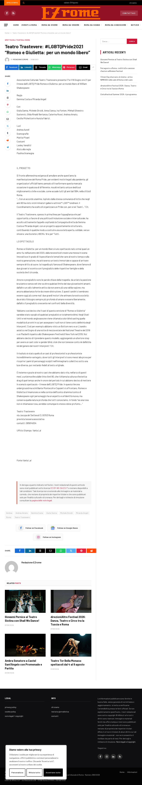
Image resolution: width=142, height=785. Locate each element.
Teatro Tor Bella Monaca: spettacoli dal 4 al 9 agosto (68, 662)
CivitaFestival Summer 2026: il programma (118, 94)
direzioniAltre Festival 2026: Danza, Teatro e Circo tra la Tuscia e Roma (68, 620)
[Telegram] (7, 147)
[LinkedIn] (7, 90)
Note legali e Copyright (125, 742)
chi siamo (133, 3)
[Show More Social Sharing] (93, 67)
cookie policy (10, 711)
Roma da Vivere (50, 25)
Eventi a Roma (29, 25)
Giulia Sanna (51, 513)
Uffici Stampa (12, 3)
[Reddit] (7, 140)
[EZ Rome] (71, 13)
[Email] (7, 119)
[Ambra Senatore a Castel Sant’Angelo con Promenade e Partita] (25, 645)
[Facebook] (7, 83)
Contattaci (129, 13)
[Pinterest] (7, 105)
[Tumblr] (7, 133)
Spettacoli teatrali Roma (17, 40)
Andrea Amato (22, 513)
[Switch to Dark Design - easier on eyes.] (23, 3)
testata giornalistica (60, 711)
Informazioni (132, 772)
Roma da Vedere (71, 25)
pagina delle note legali (42, 500)
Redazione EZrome (20, 59)
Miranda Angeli (82, 513)
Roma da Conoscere (115, 25)
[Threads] (7, 97)
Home (16, 25)
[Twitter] (7, 126)
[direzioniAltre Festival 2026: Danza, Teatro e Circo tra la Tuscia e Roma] (71, 601)
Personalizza (17, 772)
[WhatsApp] (7, 112)
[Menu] (6, 25)
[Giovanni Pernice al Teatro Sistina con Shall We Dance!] (25, 601)
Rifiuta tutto (34, 772)
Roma (8, 517)
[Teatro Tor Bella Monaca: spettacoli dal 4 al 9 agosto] (71, 645)
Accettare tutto (53, 772)
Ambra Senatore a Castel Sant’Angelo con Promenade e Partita (23, 664)
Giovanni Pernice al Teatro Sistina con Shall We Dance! (22, 618)
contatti (54, 716)
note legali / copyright (14, 716)
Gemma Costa (37, 513)
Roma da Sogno (92, 25)
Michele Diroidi (66, 513)
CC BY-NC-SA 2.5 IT (59, 488)
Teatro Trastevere (22, 517)
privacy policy (10, 707)
